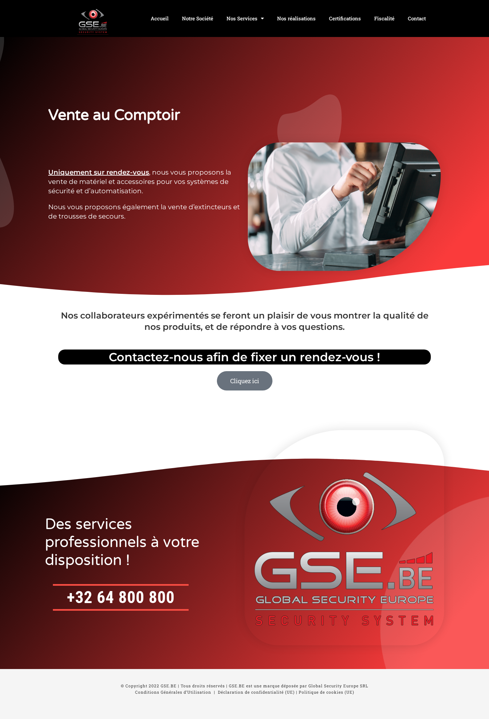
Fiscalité (384, 18)
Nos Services (242, 18)
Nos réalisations (296, 18)
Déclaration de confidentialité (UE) (256, 692)
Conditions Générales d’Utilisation (173, 692)
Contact (417, 18)
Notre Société (197, 18)
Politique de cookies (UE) (326, 692)
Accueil (160, 18)
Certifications (345, 18)
